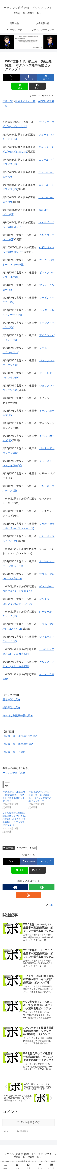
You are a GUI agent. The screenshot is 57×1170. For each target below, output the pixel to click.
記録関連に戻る (11, 707)
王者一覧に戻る (11, 699)
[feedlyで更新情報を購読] (41, 887)
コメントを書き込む (28, 1122)
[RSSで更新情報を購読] (28, 895)
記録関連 (10, 848)
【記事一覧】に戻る (14, 752)
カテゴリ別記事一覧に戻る (18, 715)
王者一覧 (8, 101)
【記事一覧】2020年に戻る (18, 744)
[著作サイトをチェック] (15, 887)
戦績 (34, 848)
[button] (37, 86)
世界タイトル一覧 (25, 101)
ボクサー (23, 848)
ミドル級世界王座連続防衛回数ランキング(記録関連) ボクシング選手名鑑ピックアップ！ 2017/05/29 (15, 819)
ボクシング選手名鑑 (14, 772)
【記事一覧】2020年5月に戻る (20, 736)
